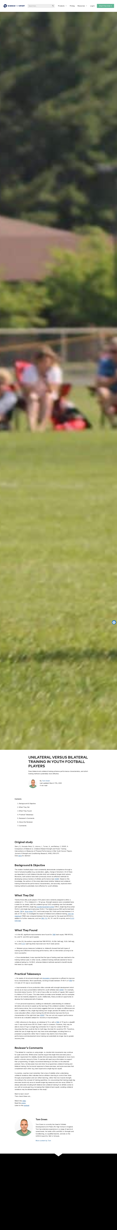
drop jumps (29, 911)
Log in (92, 6)
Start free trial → (105, 6)
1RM (53, 934)
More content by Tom (43, 1140)
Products (61, 6)
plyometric (46, 978)
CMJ (42, 918)
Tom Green (46, 781)
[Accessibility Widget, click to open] (114, 622)
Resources (81, 6)
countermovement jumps (45, 907)
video (24, 1101)
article (23, 1103)
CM (21, 911)
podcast (26, 1105)
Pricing (72, 6)
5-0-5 (23, 944)
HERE (57, 879)
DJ (46, 918)
